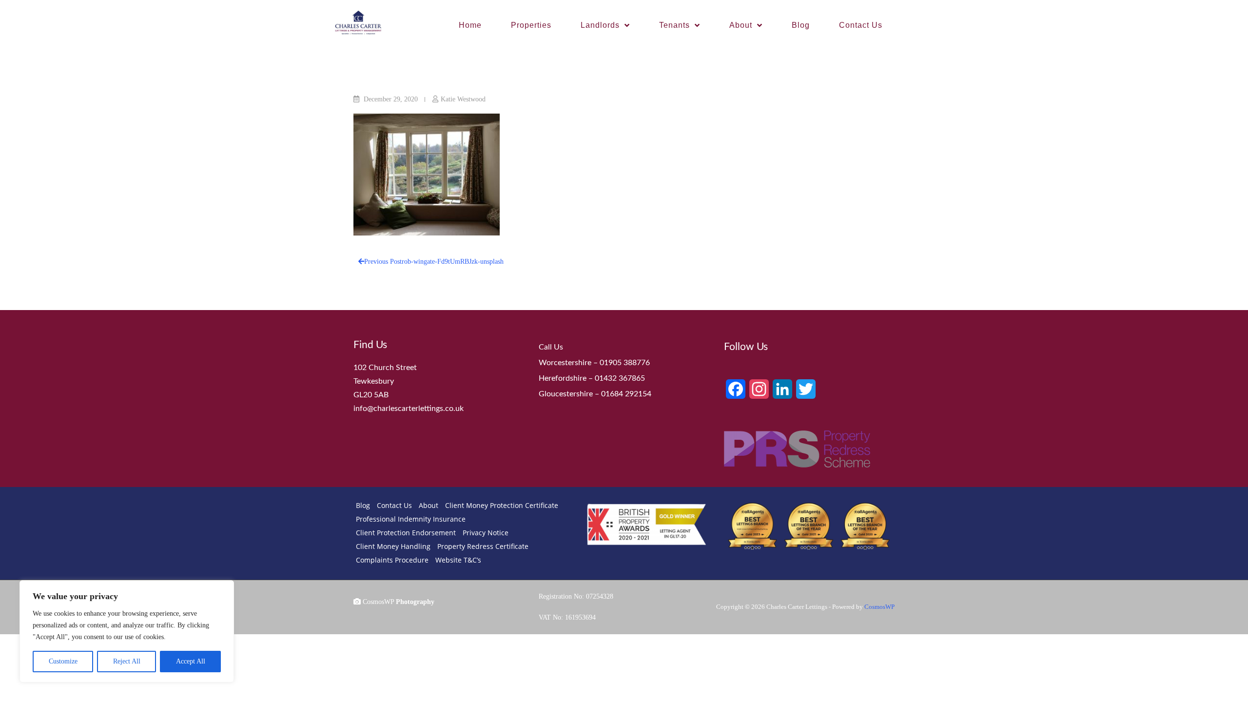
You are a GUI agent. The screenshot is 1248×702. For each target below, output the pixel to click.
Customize (63, 661)
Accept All (190, 661)
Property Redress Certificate (482, 546)
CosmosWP (879, 606)
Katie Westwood (463, 99)
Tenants (674, 25)
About (740, 25)
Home (470, 25)
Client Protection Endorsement (406, 532)
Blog (801, 25)
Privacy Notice (485, 532)
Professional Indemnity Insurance (411, 519)
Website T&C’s (458, 560)
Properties (531, 25)
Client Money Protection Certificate (501, 505)
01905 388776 (625, 363)
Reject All (126, 661)
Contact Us (860, 25)
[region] (127, 631)
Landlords (600, 25)
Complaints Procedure (392, 560)
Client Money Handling (393, 546)
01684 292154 (626, 394)
